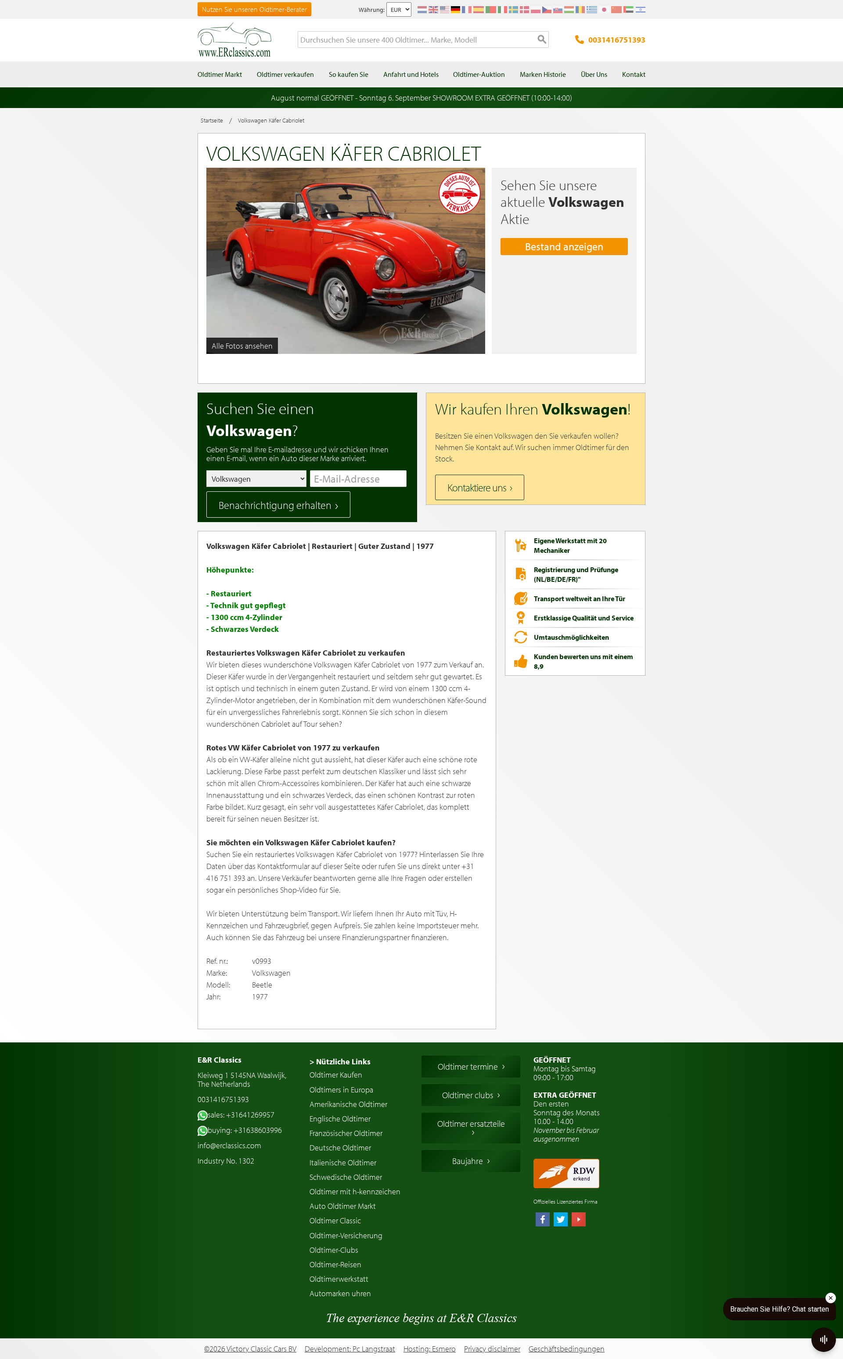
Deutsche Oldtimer (340, 1148)
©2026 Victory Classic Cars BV (250, 1349)
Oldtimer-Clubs (334, 1250)
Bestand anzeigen (564, 246)
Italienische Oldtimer (343, 1162)
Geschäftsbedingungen (567, 1349)
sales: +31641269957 (241, 1115)
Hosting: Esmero (429, 1349)
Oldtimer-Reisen (335, 1264)
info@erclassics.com (229, 1145)
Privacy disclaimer (492, 1349)
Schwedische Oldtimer (346, 1177)
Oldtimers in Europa (341, 1090)
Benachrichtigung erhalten (275, 505)
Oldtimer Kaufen (336, 1075)
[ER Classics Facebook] (543, 1220)
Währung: (372, 10)
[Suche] (542, 40)
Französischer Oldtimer (346, 1133)
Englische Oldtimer (340, 1119)
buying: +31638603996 (245, 1130)
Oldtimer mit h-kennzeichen (355, 1191)
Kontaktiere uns (476, 487)
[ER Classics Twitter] (561, 1220)
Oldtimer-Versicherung (346, 1235)
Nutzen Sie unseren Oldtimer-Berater (254, 9)
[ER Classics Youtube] (579, 1220)
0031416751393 (616, 40)
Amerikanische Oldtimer (348, 1104)
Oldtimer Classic (335, 1220)
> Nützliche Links (340, 1061)
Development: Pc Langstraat (350, 1349)
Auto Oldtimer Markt (343, 1206)
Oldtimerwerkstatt (339, 1279)
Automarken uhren (340, 1293)
